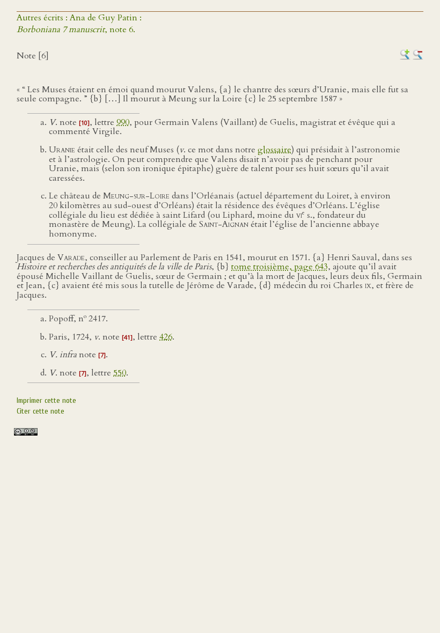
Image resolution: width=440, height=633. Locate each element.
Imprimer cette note (46, 400)
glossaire (274, 150)
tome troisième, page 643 (279, 267)
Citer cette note (40, 411)
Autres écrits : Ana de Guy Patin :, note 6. (79, 23)
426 (165, 337)
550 (119, 373)
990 (122, 122)
